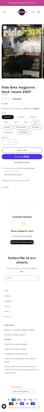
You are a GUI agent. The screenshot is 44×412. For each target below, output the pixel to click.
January (7, 117)
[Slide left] (17, 82)
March (34, 117)
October (35, 127)
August (7, 127)
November (10, 133)
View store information (13, 174)
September (21, 127)
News (7, 311)
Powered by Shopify (30, 407)
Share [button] (6, 187)
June (27, 122)
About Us (8, 316)
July (36, 122)
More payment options (22, 162)
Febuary (22, 117)
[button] (4, 12)
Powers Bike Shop (18, 407)
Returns (7, 306)
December (23, 132)
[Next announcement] (39, 2)
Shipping (8, 301)
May (17, 122)
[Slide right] (26, 82)
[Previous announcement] (4, 2)
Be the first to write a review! (22, 242)
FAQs (6, 291)
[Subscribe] (36, 278)
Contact (8, 296)
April (7, 122)
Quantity (5, 137)
